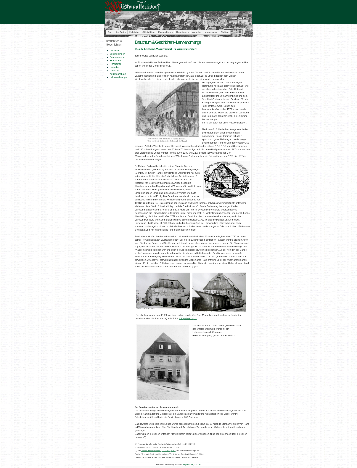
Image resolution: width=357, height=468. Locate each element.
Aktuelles (196, 32)
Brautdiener (116, 60)
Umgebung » (182, 32)
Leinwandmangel (118, 77)
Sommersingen (117, 54)
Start (110, 32)
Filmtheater (115, 64)
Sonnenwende (117, 57)
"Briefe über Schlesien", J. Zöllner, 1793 (158, 451)
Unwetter (114, 67)
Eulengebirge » (165, 32)
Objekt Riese (148, 32)
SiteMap (225, 32)
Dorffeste (114, 50)
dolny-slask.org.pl (188, 318)
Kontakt (197, 464)
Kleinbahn (134, 32)
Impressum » (211, 32)
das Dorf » (121, 32)
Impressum (188, 464)
